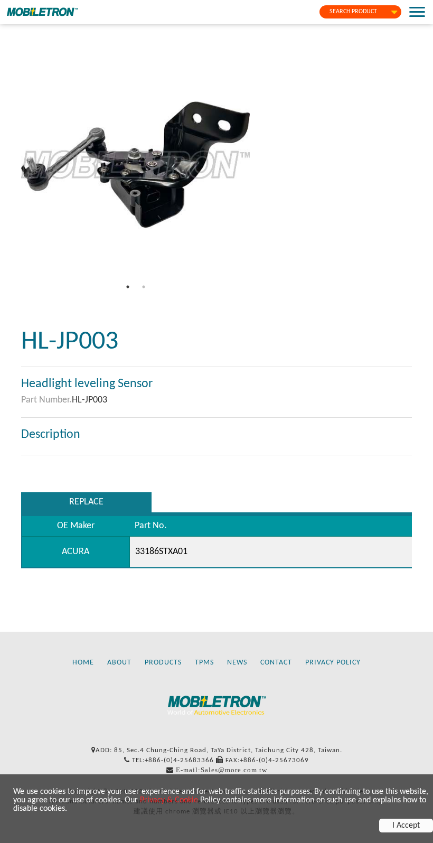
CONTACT (276, 663)
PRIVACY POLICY (333, 663)
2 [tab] (143, 287)
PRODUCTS (163, 663)
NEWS (237, 663)
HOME (83, 663)
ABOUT (119, 663)
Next (257, 165)
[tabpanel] (135, 164)
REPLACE (86, 502)
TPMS (204, 663)
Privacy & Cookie (169, 800)
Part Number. (46, 400)
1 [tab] (128, 287)
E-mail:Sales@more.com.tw (221, 769)
